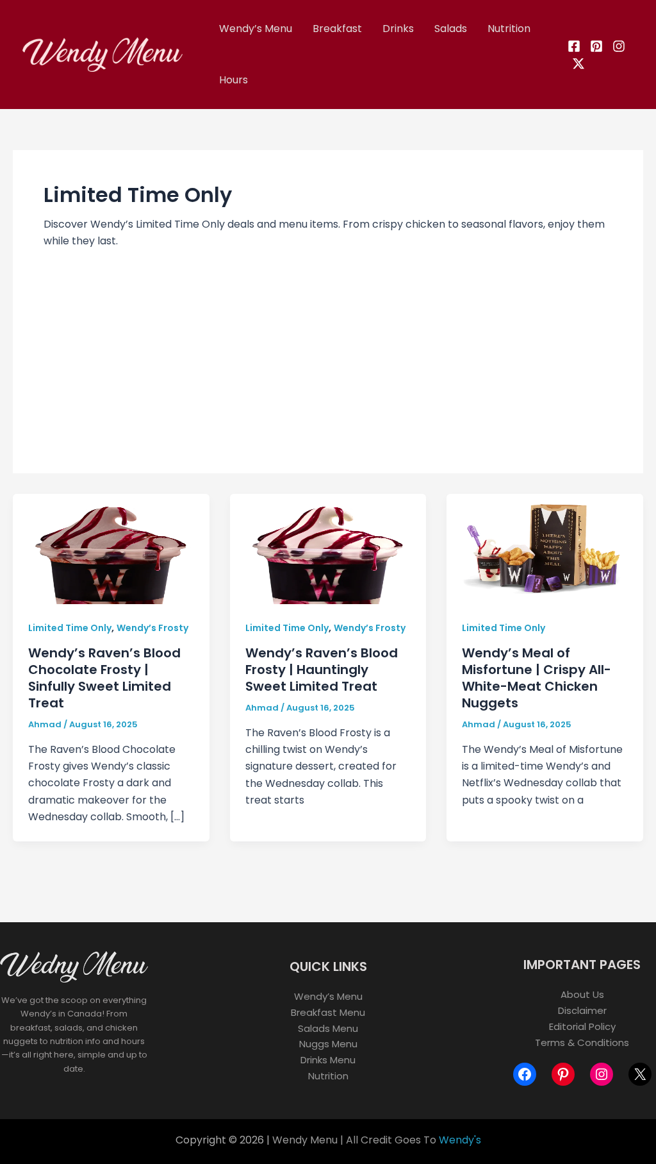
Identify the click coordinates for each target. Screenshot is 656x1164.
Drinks (398, 28)
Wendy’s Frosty (152, 627)
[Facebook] (574, 46)
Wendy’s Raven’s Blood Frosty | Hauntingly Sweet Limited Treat (321, 669)
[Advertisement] (328, 346)
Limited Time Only (69, 627)
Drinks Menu (328, 1060)
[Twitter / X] (578, 63)
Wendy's (460, 1140)
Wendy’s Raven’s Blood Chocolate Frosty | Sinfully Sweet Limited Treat (104, 678)
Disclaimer (582, 1010)
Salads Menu (328, 1028)
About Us (582, 994)
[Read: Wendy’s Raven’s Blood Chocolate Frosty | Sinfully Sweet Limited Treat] (111, 548)
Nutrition (509, 28)
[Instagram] (618, 46)
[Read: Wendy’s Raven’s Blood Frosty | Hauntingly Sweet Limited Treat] (328, 548)
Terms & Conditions (582, 1042)
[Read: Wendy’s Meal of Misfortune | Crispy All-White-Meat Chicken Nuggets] (545, 548)
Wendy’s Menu (255, 28)
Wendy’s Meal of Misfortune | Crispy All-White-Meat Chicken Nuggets (536, 678)
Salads (450, 28)
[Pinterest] (596, 46)
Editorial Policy (582, 1026)
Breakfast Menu (328, 1012)
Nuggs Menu (328, 1043)
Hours (233, 79)
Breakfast (337, 28)
